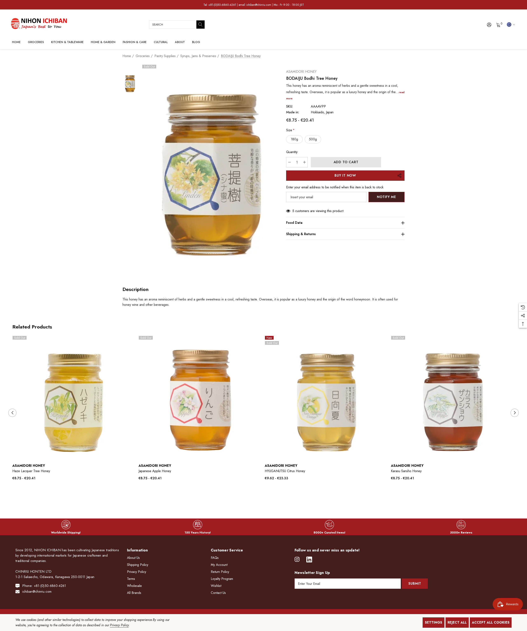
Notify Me (386, 197)
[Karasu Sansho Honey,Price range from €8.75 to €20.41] (453, 398)
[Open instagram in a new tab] (297, 559)
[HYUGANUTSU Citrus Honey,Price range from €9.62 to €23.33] (327, 398)
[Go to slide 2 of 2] (266, 497)
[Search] (200, 24)
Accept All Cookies (491, 622)
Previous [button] (12, 413)
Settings (433, 622)
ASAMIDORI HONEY (301, 71)
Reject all (457, 622)
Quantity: (292, 152)
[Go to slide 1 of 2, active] (260, 497)
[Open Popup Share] (399, 175)
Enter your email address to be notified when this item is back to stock (335, 187)
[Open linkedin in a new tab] (309, 559)
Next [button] (515, 413)
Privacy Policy (119, 625)
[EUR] (510, 24)
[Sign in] (488, 24)
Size (290, 130)
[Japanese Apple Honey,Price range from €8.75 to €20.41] (201, 398)
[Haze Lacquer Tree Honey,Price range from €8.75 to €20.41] (74, 398)
